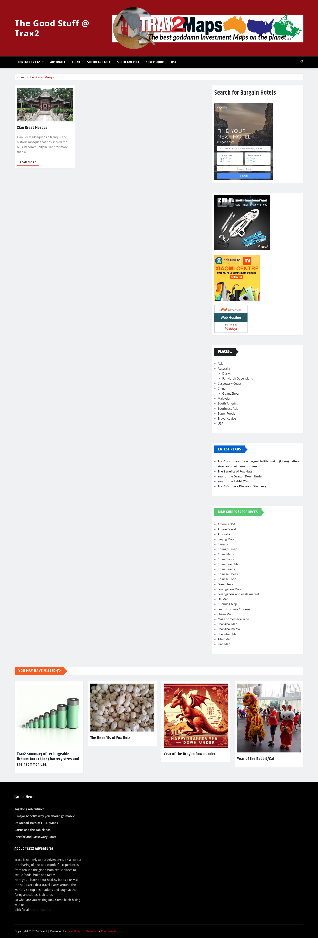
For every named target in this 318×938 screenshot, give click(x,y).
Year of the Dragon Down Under (240, 476)
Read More (28, 162)
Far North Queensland (237, 378)
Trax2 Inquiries (40, 910)
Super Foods (155, 62)
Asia (220, 364)
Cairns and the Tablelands (33, 830)
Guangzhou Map (229, 589)
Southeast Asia (98, 62)
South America (128, 62)
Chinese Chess (228, 574)
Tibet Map (225, 639)
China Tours (226, 559)
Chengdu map (227, 549)
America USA (227, 524)
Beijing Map (226, 539)
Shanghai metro (229, 629)
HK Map (223, 599)
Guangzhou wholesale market (238, 594)
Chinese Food (227, 579)
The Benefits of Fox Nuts (235, 471)
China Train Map (229, 564)
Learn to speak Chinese (234, 609)
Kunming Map (227, 604)
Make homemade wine (233, 619)
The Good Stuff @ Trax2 (52, 28)
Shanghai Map (227, 624)
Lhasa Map (225, 614)
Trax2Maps (75, 931)
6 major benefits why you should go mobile (45, 816)
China (76, 62)
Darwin (227, 373)
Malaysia (224, 398)
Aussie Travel (227, 529)
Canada (223, 544)
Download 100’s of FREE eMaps (36, 823)
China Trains (226, 569)
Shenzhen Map (228, 634)
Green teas (225, 584)
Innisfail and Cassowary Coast (35, 837)
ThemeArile (108, 931)
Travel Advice (227, 418)
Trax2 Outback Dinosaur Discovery (242, 486)
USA (173, 62)
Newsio (91, 931)
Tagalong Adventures (29, 809)
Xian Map (224, 644)
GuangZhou (230, 393)
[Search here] (302, 62)
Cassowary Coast (229, 384)
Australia (57, 62)
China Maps (226, 554)
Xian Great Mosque (42, 77)
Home (21, 77)
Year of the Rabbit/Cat (233, 481)
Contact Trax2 (29, 62)
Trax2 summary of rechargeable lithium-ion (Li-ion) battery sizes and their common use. (48, 759)
